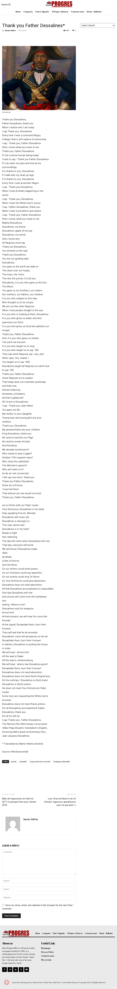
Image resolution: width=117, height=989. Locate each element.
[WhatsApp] (26, 37)
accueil (13, 761)
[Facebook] (5, 37)
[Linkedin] (15, 969)
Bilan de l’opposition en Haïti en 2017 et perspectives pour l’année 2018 (19, 801)
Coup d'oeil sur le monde (40, 761)
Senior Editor (10, 30)
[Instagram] (10, 969)
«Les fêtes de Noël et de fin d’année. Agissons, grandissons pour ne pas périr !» (60, 801)
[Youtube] (26, 969)
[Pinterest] (19, 37)
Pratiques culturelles (61, 761)
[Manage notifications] (6, 982)
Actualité (23, 761)
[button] (6, 4)
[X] (12, 37)
